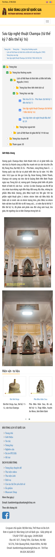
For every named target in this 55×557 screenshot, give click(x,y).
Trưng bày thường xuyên (29, 49)
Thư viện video (11, 472)
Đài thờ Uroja (14, 399)
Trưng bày (16, 49)
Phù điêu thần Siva (40, 399)
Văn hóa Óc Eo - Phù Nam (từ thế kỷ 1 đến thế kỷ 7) (37, 101)
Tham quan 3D (18, 144)
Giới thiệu (9, 437)
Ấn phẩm (9, 488)
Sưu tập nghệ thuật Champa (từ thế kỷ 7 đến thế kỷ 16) (24, 58)
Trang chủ (7, 49)
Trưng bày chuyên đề (20, 139)
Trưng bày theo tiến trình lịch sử (32, 88)
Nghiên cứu (9, 449)
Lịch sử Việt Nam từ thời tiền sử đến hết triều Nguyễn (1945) (26, 52)
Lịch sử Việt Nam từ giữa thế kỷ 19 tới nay (33, 133)
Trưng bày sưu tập (12, 55)
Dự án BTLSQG (11, 453)
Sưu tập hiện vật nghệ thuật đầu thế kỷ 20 (36, 120)
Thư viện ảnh (10, 476)
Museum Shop (11, 492)
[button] (26, 419)
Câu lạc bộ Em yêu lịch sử (15, 484)
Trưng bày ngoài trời (27, 127)
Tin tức (8, 441)
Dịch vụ (8, 480)
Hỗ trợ (7, 457)
